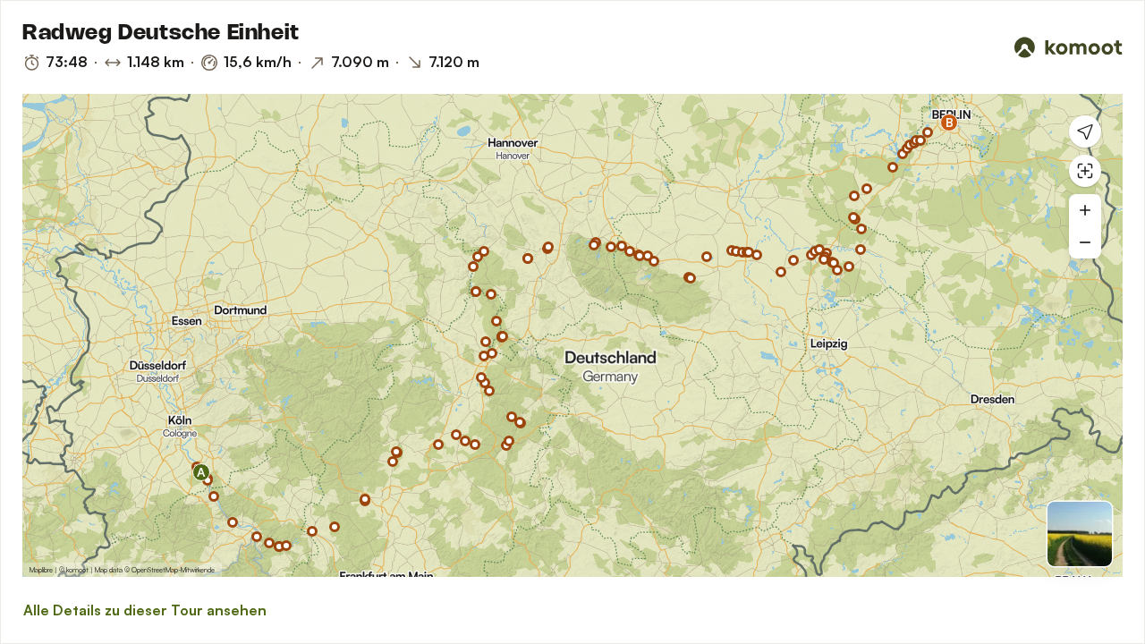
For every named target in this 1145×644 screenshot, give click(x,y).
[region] (572, 335)
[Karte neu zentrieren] (1085, 171)
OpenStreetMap (154, 569)
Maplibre (41, 569)
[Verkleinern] (1085, 242)
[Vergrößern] (1085, 210)
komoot (77, 569)
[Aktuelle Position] (1085, 131)
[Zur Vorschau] (1079, 534)
